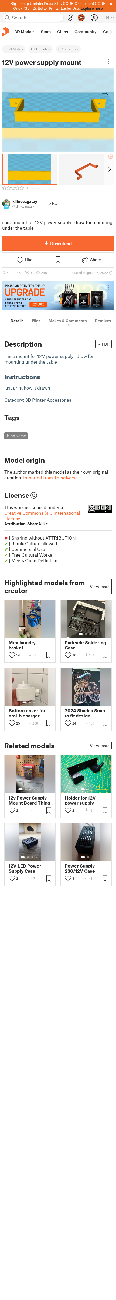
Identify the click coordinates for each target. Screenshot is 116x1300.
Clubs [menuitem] (62, 31)
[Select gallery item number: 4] (34, 789)
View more (100, 586)
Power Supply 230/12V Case (80, 868)
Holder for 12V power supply (80, 800)
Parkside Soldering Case (85, 645)
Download (61, 243)
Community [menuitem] (85, 31)
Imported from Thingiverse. (51, 477)
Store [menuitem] (46, 31)
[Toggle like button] (12, 655)
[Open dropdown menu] (108, 61)
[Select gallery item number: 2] (86, 634)
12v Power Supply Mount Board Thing (29, 800)
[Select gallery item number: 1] (81, 634)
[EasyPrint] (71, 17)
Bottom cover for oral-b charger (27, 713)
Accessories (70, 49)
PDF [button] (106, 343)
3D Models (15, 49)
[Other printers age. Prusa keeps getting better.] (58, 295)
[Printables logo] (5, 31)
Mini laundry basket (22, 645)
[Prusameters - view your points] (81, 17)
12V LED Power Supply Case (25, 868)
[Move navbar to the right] (110, 31)
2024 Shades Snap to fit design (85, 713)
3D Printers (42, 49)
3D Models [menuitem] (24, 31)
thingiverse (16, 435)
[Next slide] (109, 169)
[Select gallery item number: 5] (38, 789)
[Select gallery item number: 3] (90, 634)
